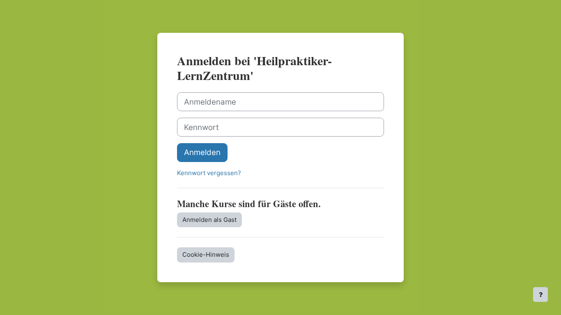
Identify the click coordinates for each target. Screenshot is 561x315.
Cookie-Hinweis (205, 254)
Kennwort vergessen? (209, 173)
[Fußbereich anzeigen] (540, 294)
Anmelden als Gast (209, 220)
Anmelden (202, 152)
